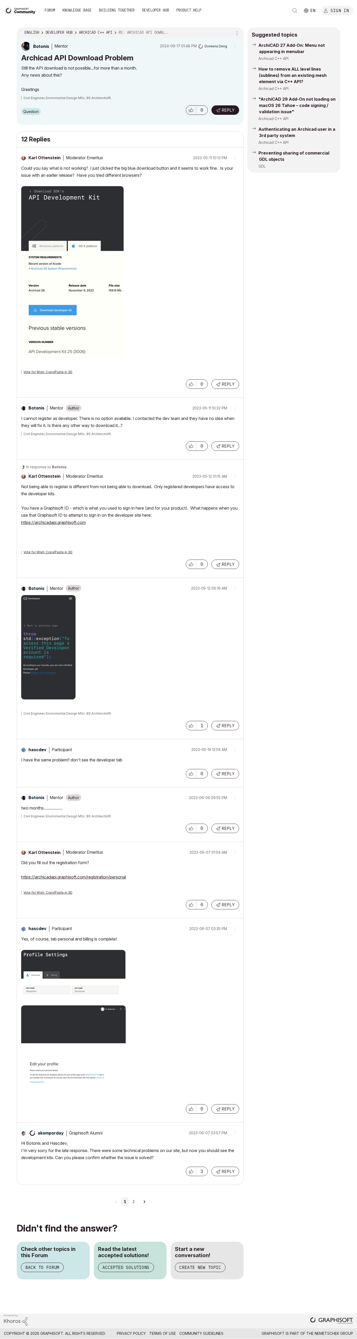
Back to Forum (42, 1267)
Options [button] (236, 32)
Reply (228, 110)
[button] (191, 110)
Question (31, 111)
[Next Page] (144, 1201)
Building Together (117, 10)
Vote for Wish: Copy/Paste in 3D (48, 372)
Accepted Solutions (125, 1267)
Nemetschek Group (334, 1333)
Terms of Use (162, 1333)
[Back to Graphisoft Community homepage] (21, 10)
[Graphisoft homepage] (331, 1321)
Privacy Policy (131, 1333)
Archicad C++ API (273, 58)
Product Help (188, 10)
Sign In (340, 10)
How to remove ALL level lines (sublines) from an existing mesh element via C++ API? (292, 75)
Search (295, 10)
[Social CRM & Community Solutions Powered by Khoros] (15, 1319)
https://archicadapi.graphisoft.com (53, 522)
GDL (262, 166)
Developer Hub (155, 10)
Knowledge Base (77, 10)
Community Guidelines (201, 1333)
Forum (50, 10)
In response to (46, 467)
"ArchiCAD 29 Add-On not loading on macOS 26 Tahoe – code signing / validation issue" (297, 105)
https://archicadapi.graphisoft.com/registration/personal (73, 877)
